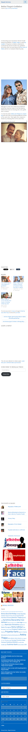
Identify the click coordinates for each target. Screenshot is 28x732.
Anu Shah (3, 611)
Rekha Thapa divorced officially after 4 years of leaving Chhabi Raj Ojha (6, 301)
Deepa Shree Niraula (11, 615)
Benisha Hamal (15, 611)
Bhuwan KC (20, 611)
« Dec (2, 725)
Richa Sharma (18, 638)
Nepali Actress (6, 2)
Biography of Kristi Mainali (14, 524)
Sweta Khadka (21, 644)
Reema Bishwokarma (14, 635)
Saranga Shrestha (16, 640)
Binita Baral (5, 614)
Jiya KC (24, 617)
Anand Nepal (14, 8)
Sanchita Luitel (8, 640)
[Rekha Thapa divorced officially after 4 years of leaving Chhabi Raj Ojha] (6, 295)
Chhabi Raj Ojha (21, 614)
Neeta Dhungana (6, 627)
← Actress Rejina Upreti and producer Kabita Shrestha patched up (14, 317)
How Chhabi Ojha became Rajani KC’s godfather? (6, 284)
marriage (20, 622)
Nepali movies (8, 605)
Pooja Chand (8, 629)
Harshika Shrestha (6, 617)
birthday (13, 613)
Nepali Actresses (11, 730)
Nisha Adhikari (17, 627)
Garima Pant (20, 615)
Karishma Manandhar (12, 620)
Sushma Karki (12, 644)
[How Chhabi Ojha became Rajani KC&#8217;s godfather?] (6, 279)
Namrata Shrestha (12, 624)
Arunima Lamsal (8, 611)
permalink (18, 312)
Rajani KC (20, 632)
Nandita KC (22, 624)
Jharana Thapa (17, 617)
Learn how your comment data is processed (13, 361)
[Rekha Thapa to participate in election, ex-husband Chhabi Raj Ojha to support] (18, 279)
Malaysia (9, 622)
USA (25, 644)
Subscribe (6, 374)
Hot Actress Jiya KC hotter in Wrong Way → (14, 321)
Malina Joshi (13, 622)
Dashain (3, 615)
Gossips (13, 311)
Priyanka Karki (11, 631)
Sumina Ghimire (12, 642)
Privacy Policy (11, 518)
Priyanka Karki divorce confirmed (16, 530)
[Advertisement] (14, 25)
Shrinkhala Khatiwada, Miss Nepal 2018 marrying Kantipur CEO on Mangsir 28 (13, 660)
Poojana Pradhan (17, 629)
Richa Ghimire (11, 638)
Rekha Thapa (16, 42)
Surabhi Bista (21, 642)
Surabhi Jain (4, 644)
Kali (2, 620)
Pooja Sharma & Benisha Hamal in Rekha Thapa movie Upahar (12, 664)
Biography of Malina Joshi (14, 506)
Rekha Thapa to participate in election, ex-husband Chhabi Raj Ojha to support (18, 285)
